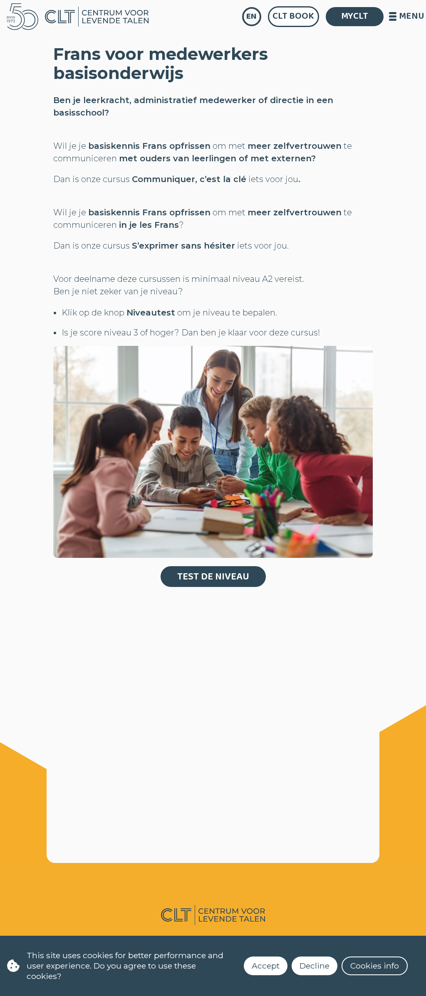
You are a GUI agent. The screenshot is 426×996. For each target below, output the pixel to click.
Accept (266, 966)
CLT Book (293, 16)
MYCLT (354, 16)
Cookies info (374, 966)
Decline (314, 966)
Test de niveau (213, 577)
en (251, 16)
